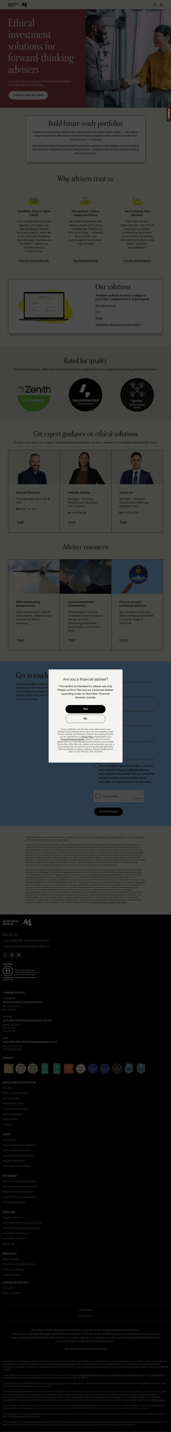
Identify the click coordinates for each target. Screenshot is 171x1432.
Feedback (168, 113)
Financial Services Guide (72, 739)
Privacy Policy (88, 737)
